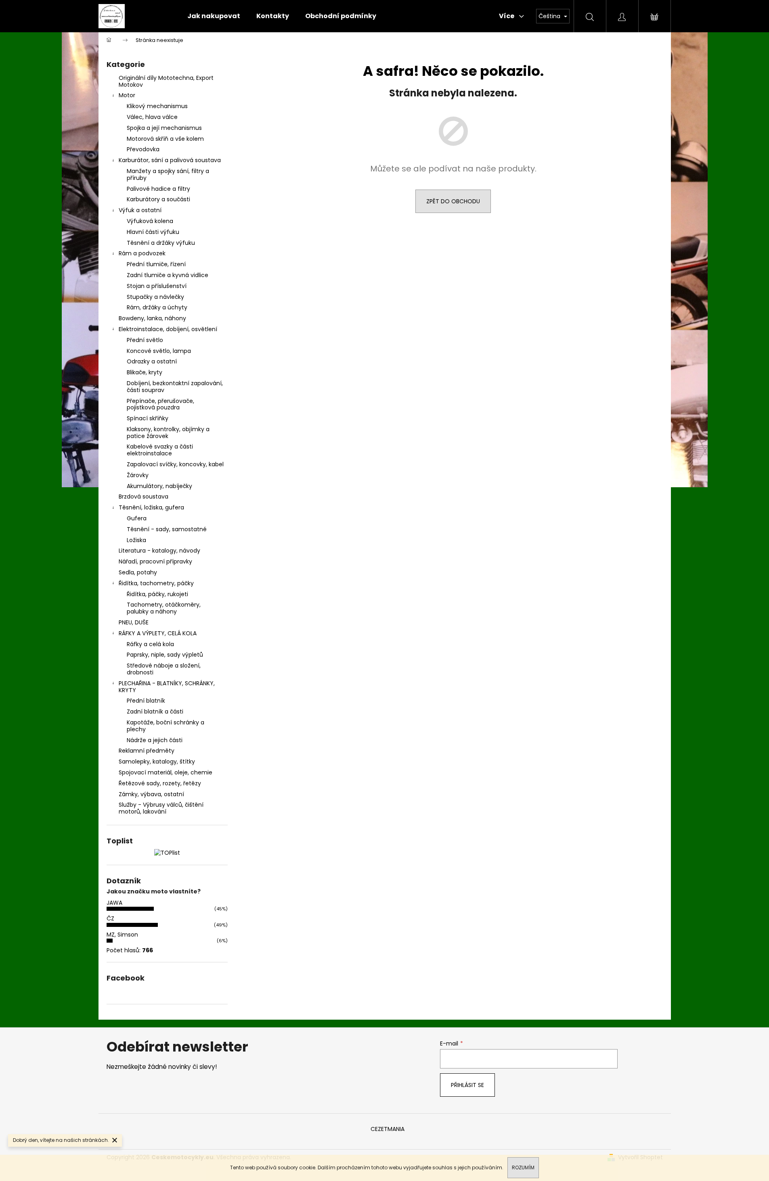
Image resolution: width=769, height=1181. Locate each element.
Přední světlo (145, 340)
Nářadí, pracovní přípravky (155, 561)
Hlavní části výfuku (153, 232)
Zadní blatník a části (155, 711)
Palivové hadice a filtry (158, 189)
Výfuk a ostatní (140, 210)
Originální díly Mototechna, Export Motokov (166, 81)
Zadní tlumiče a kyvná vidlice (167, 275)
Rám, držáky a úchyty (157, 307)
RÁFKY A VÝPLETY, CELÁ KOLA (158, 633)
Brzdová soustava (143, 496)
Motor (127, 95)
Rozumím (523, 1167)
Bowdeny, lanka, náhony (152, 318)
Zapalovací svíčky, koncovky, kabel (175, 464)
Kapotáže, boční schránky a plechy (165, 725)
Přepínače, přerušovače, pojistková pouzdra (160, 404)
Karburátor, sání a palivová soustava (170, 160)
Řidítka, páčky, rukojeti (157, 594)
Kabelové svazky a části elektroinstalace (160, 449)
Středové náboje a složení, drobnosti (164, 668)
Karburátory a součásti (158, 199)
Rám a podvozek (142, 253)
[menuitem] (213, 16)
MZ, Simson (122, 935)
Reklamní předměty (146, 751)
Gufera (137, 518)
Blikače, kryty (144, 372)
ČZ (110, 918)
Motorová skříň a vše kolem (165, 139)
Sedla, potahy (138, 572)
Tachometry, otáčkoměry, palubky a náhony (164, 608)
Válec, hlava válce (152, 117)
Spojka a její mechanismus (164, 128)
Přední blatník (146, 701)
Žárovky (138, 475)
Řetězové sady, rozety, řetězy (160, 783)
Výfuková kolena (150, 221)
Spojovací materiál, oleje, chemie (165, 772)
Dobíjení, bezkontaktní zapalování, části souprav (175, 386)
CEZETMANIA (387, 1129)
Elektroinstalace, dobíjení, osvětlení (168, 329)
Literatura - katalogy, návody (159, 551)
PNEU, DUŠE (134, 622)
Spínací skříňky (147, 418)
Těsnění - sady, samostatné (167, 529)
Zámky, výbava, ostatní (151, 794)
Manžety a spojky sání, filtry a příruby (168, 174)
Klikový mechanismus (157, 106)
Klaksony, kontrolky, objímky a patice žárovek (168, 432)
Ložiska (136, 540)
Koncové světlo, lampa (159, 351)
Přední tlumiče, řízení (156, 264)
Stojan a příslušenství (156, 286)
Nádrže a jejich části (154, 740)
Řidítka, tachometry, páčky (156, 583)
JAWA (114, 903)
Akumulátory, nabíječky (159, 486)
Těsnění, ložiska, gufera (151, 507)
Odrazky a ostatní (152, 361)
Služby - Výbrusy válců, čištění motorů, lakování (161, 808)
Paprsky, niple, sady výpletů (165, 655)
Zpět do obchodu (453, 201)
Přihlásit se (467, 1085)
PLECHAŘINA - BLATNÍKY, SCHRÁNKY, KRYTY (167, 686)
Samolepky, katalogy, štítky (157, 761)
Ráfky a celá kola (150, 644)
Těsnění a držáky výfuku (161, 243)
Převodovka (143, 149)
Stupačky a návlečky (155, 297)
